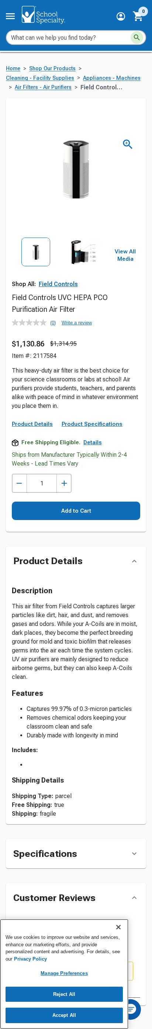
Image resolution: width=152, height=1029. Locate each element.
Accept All (64, 1015)
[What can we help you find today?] (137, 37)
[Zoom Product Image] (127, 144)
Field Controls (58, 284)
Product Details (32, 424)
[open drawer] (10, 16)
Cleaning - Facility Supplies (40, 78)
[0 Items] (138, 16)
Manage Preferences (64, 973)
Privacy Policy (30, 959)
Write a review (77, 322)
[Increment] (64, 483)
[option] (36, 267)
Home (13, 68)
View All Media (125, 255)
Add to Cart (76, 511)
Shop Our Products (52, 68)
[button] (121, 16)
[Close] (118, 927)
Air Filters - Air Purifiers (43, 87)
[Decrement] (19, 483)
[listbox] (59, 267)
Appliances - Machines (112, 78)
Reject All (64, 994)
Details (92, 442)
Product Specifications (92, 424)
